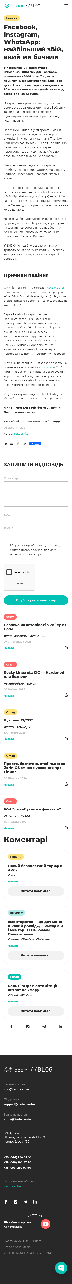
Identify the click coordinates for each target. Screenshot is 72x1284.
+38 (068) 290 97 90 (17, 1162)
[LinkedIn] (11, 444)
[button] (66, 5)
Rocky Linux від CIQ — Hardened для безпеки (34, 675)
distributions (15, 683)
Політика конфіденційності (23, 1241)
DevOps (24, 727)
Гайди (14, 977)
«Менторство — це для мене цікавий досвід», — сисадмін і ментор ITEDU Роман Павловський (35, 928)
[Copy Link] (24, 444)
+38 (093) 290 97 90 (17, 1167)
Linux (32, 683)
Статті (10, 617)
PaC (9, 636)
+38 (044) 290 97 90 (18, 1157)
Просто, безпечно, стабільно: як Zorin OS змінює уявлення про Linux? (34, 768)
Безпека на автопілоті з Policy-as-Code (36, 627)
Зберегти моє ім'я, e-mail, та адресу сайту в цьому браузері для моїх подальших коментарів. (35, 550)
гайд (35, 636)
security (21, 636)
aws (13, 875)
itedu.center (12, 1186)
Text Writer (22, 433)
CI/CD (10, 727)
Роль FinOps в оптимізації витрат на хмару (32, 988)
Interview (44, 939)
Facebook (13, 421)
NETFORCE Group (32, 1253)
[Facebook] (18, 444)
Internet (11, 816)
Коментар (11, 478)
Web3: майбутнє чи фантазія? (32, 809)
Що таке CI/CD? (18, 720)
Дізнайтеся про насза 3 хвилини (18, 1225)
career (14, 939)
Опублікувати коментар (36, 600)
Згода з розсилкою (17, 1247)
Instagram (32, 421)
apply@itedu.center (18, 1119)
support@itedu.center (19, 1104)
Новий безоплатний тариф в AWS (35, 868)
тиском (47, 367)
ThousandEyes (55, 287)
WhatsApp (52, 421)
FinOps (27, 995)
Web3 (26, 816)
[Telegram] (5, 444)
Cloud (14, 995)
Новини (11, 18)
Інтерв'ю (16, 912)
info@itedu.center (16, 1089)
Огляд (10, 712)
